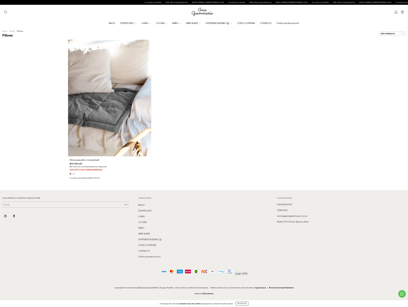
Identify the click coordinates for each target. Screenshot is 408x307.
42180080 (282, 210)
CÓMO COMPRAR (246, 23)
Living (12, 31)
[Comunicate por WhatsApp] (402, 293)
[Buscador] (5, 12)
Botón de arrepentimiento (281, 288)
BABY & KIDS (192, 23)
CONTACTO (266, 23)
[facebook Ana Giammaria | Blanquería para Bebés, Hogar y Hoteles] (14, 216)
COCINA (160, 23)
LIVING (145, 23)
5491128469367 (284, 204)
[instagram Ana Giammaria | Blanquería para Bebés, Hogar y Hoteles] (5, 216)
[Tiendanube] (204, 294)
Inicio (4, 31)
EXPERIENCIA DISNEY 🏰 (217, 23)
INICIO (112, 23)
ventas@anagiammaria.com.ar (292, 216)
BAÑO (175, 23)
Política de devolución (288, 23)
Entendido (242, 303)
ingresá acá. (260, 288)
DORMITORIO (127, 23)
